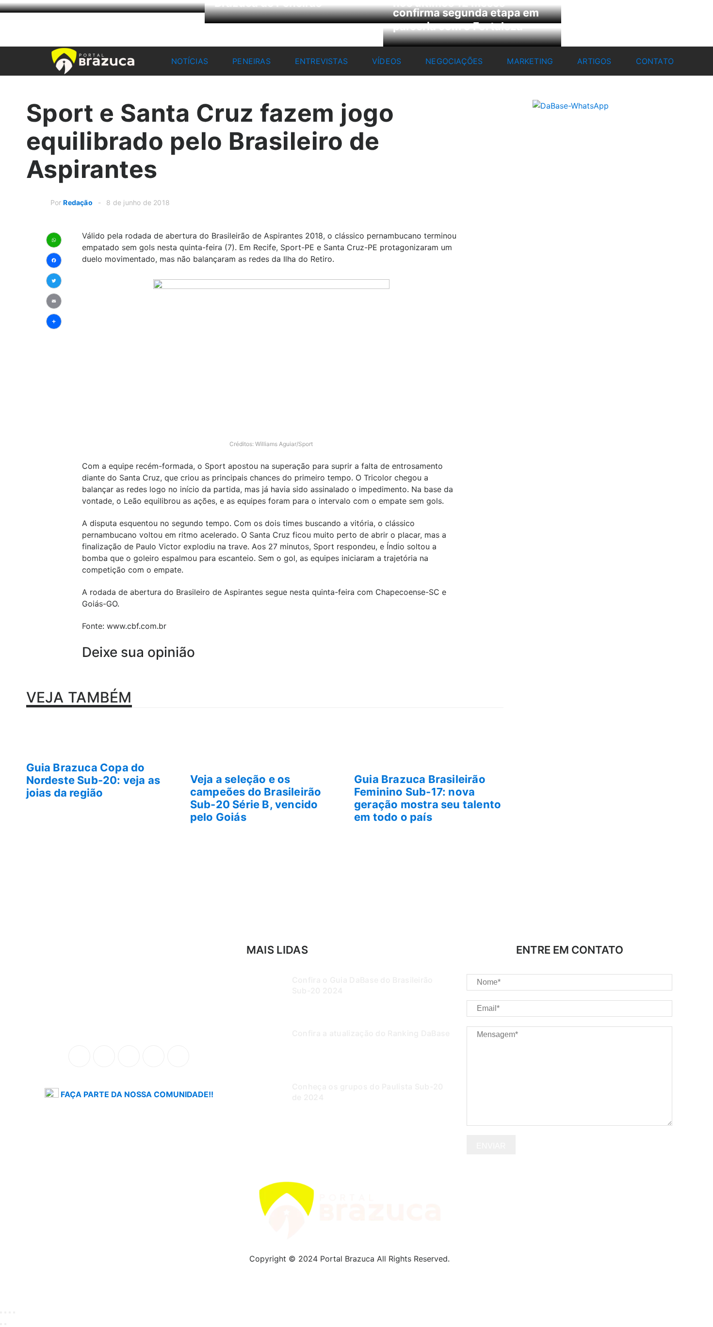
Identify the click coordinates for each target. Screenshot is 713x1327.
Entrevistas (321, 61)
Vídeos (386, 61)
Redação (77, 202)
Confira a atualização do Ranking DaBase (371, 1033)
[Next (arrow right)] (5, 1324)
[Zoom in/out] (14, 1312)
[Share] (5, 1312)
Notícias (190, 61)
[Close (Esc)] (1, 1312)
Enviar (491, 1146)
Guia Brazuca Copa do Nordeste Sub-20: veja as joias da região (93, 780)
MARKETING (530, 61)
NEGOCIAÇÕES (454, 61)
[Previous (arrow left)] (1, 1324)
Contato (655, 61)
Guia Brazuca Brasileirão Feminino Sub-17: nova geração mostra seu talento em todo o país (427, 798)
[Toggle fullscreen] (10, 1312)
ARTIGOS (594, 61)
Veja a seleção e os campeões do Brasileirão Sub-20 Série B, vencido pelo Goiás (256, 798)
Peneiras (251, 61)
